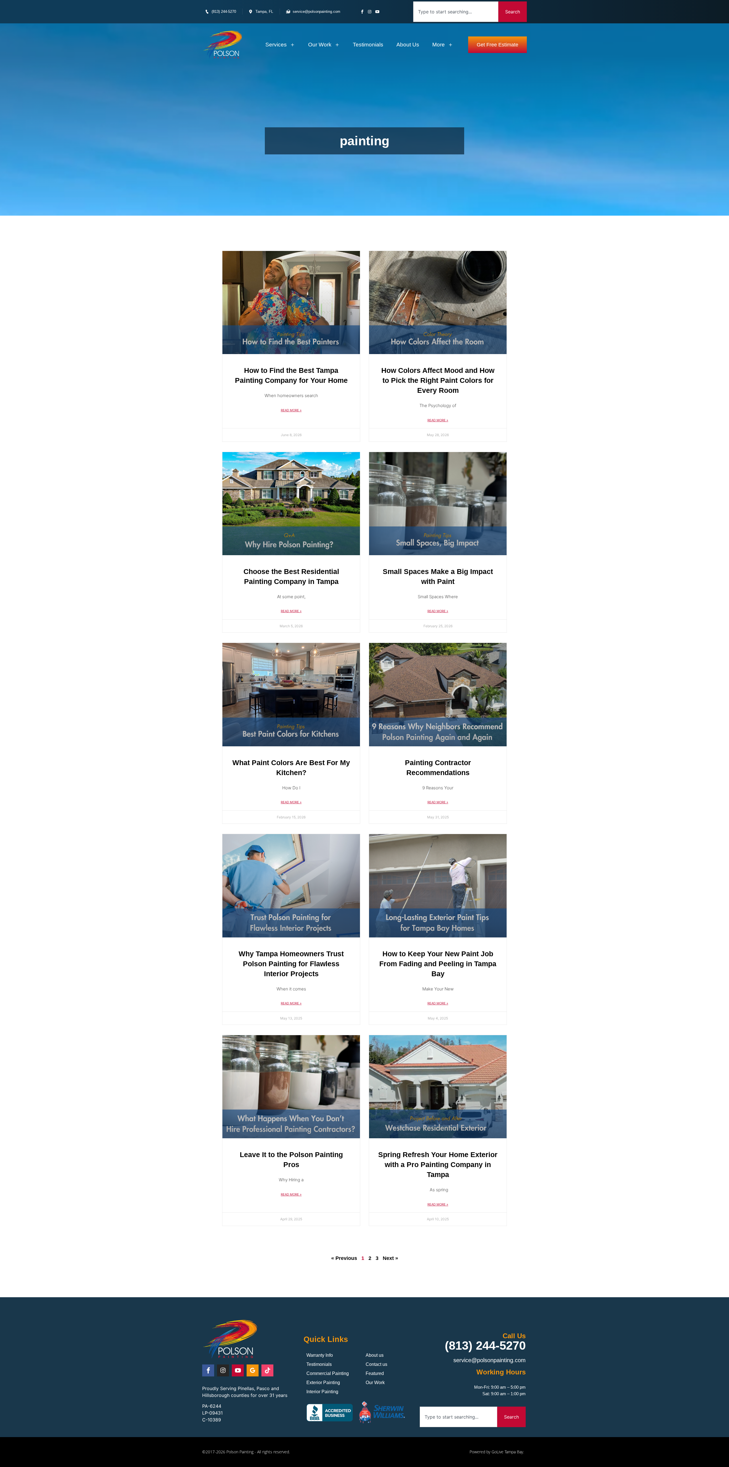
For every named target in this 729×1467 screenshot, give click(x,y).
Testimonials (368, 45)
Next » (390, 1258)
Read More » (291, 410)
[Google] (253, 1370)
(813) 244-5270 (485, 1345)
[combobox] (455, 11)
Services (276, 45)
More (438, 45)
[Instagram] (369, 11)
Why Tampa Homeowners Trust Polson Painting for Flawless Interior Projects (291, 964)
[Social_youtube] (377, 11)
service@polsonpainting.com (489, 1360)
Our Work (319, 45)
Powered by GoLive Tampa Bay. (497, 1451)
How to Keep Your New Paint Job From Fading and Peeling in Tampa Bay (437, 964)
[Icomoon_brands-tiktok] (267, 1370)
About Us (407, 45)
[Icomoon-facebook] (362, 11)
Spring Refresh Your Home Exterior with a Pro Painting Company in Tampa (437, 1164)
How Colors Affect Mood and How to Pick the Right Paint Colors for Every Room (437, 380)
